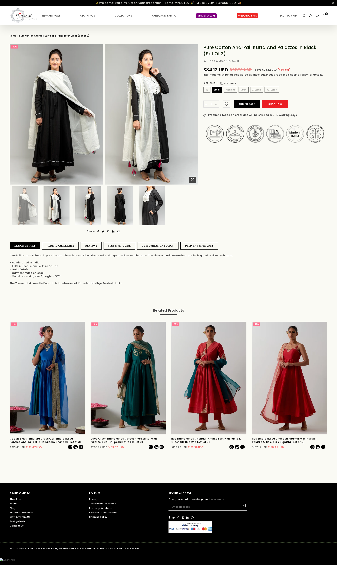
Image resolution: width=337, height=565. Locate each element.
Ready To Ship (287, 15)
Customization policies (103, 512)
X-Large (256, 89)
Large (244, 89)
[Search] (304, 15)
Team (13, 503)
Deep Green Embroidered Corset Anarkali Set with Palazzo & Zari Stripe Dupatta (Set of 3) (124, 440)
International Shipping (218, 74)
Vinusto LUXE (206, 15)
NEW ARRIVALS (51, 15)
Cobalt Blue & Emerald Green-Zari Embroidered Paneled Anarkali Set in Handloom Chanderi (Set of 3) (45, 440)
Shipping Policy (298, 74)
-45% (14, 46)
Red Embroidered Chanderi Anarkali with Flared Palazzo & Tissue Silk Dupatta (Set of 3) (283, 440)
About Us (15, 499)
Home (13, 35)
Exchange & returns (100, 508)
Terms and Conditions (102, 503)
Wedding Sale (247, 15)
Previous (13, 114)
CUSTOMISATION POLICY (158, 245)
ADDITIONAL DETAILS (60, 245)
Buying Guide (17, 521)
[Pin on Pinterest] (108, 231)
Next (195, 114)
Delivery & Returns (199, 245)
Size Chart (229, 83)
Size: (219, 83)
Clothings (87, 15)
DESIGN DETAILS (24, 245)
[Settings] (311, 15)
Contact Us (17, 525)
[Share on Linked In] (113, 231)
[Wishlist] (317, 15)
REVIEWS (91, 245)
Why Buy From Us (20, 517)
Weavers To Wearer (21, 512)
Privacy (93, 499)
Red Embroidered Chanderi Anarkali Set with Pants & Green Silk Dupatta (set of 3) (206, 440)
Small (217, 89)
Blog (12, 508)
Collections (123, 15)
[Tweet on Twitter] (103, 231)
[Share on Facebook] (98, 231)
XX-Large (272, 89)
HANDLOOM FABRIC (164, 15)
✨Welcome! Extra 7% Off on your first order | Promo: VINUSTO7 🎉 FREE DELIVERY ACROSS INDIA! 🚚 (168, 3)
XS (207, 89)
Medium (230, 89)
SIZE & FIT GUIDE (119, 245)
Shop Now (275, 104)
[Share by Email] (118, 231)
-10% (14, 324)
